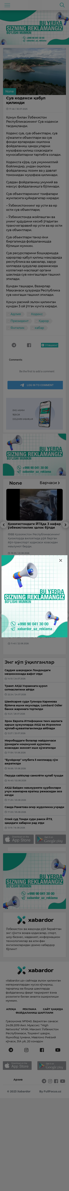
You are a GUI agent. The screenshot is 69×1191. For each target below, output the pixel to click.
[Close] (61, 560)
